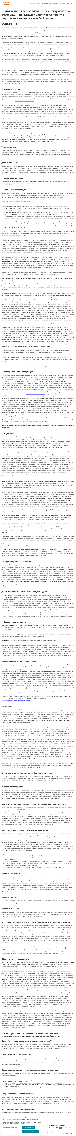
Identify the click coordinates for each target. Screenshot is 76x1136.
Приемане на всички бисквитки (31, 1131)
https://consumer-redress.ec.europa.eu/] (35, 655)
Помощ (62, 3)
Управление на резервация (50, 3)
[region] (24, 1124)
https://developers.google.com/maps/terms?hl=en (15, 700)
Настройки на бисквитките (10, 1127)
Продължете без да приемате (40, 1114)
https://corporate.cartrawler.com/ (24, 101)
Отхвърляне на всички (28, 1127)
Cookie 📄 (22, 1123)
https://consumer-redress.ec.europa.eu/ (59, 655)
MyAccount (70, 3)
